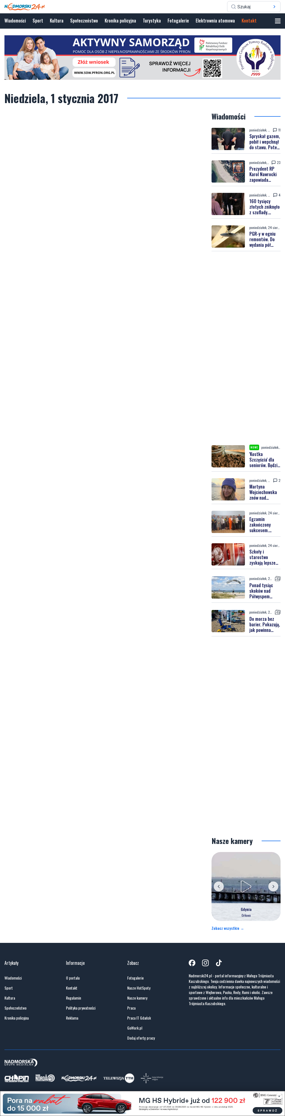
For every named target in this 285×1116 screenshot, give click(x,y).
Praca (131, 1008)
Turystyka (152, 20)
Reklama (72, 1018)
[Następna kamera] (273, 886)
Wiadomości (15, 20)
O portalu (73, 978)
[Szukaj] (274, 6)
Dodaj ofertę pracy (141, 1038)
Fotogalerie (178, 20)
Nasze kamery (137, 998)
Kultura (56, 20)
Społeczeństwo (84, 20)
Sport (38, 20)
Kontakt (249, 20)
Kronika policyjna (120, 20)
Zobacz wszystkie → (228, 928)
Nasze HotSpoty (138, 988)
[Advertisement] (246, 348)
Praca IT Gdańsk (139, 1018)
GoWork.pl (134, 1028)
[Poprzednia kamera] (219, 886)
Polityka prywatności (80, 1008)
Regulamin (73, 998)
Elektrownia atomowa (215, 20)
